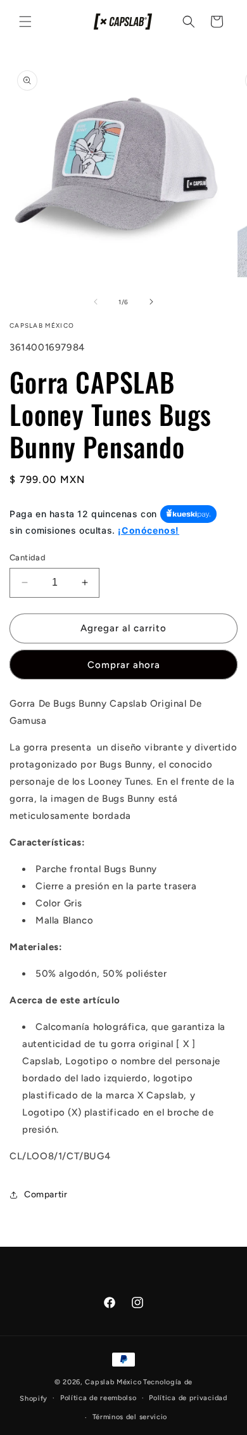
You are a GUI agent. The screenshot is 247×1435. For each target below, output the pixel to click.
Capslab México (113, 1382)
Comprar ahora (123, 665)
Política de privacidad (188, 1398)
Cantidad (28, 557)
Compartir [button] (45, 1194)
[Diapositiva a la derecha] (151, 302)
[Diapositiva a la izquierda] (96, 302)
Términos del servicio (130, 1417)
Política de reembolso (98, 1398)
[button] (25, 21)
